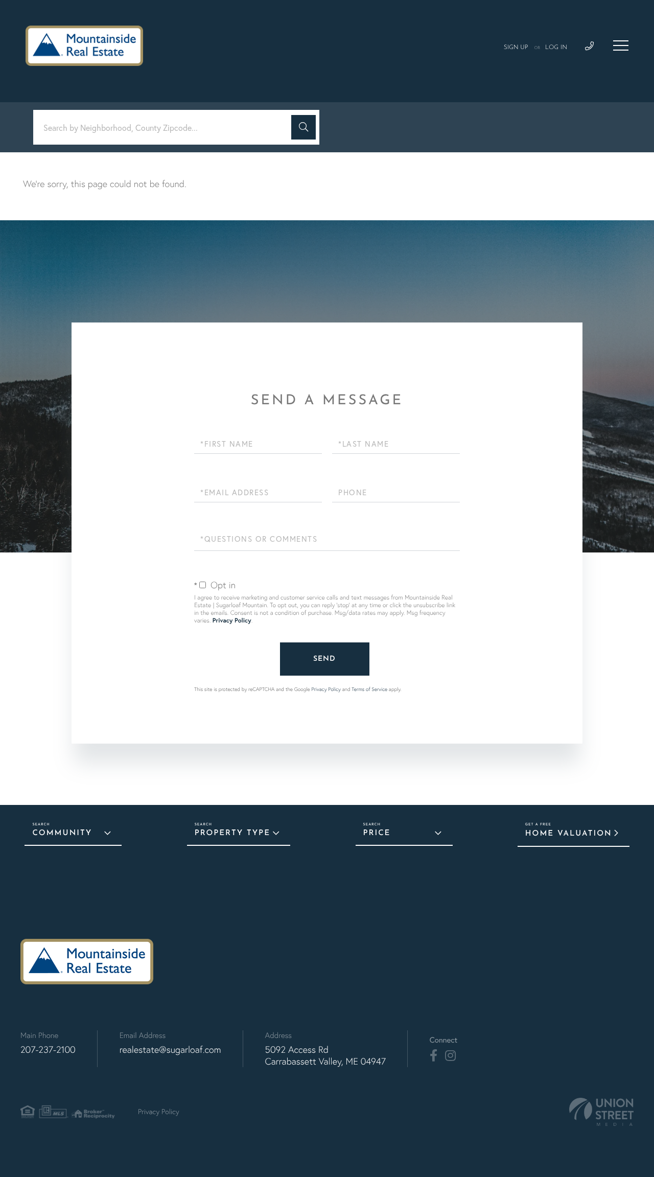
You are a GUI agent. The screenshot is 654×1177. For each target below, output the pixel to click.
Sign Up (516, 47)
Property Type (232, 833)
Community (62, 833)
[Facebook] (433, 1056)
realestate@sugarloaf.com (170, 1049)
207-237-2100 (48, 1049)
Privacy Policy (232, 621)
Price (377, 833)
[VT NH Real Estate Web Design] (601, 1112)
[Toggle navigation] (620, 45)
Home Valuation (568, 834)
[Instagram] (450, 1056)
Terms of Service (369, 689)
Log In (556, 47)
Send (324, 659)
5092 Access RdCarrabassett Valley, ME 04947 (325, 1055)
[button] (303, 127)
